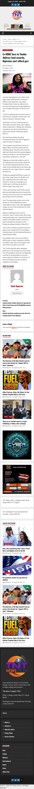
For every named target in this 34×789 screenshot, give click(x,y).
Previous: (17, 304)
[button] (3, 33)
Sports (4, 765)
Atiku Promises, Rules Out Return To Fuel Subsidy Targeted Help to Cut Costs (16, 393)
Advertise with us (10, 729)
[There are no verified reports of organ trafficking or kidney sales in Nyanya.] (17, 409)
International (8, 544)
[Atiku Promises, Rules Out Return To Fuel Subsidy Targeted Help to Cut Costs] (17, 380)
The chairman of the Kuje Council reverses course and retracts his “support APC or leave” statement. (16, 363)
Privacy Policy (9, 733)
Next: (16, 313)
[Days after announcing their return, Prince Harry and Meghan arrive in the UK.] (17, 536)
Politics (11, 356)
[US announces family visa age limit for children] (17, 565)
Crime (4, 768)
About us (7, 722)
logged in (14, 327)
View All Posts (17, 293)
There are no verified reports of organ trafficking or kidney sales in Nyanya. (15, 422)
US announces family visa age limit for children (15, 578)
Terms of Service (9, 737)
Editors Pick (6, 772)
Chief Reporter (8, 65)
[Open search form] (31, 33)
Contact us (8, 726)
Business (5, 757)
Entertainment (7, 761)
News (4, 50)
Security (11, 416)
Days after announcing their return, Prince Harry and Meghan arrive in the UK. (16, 549)
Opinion (10, 50)
